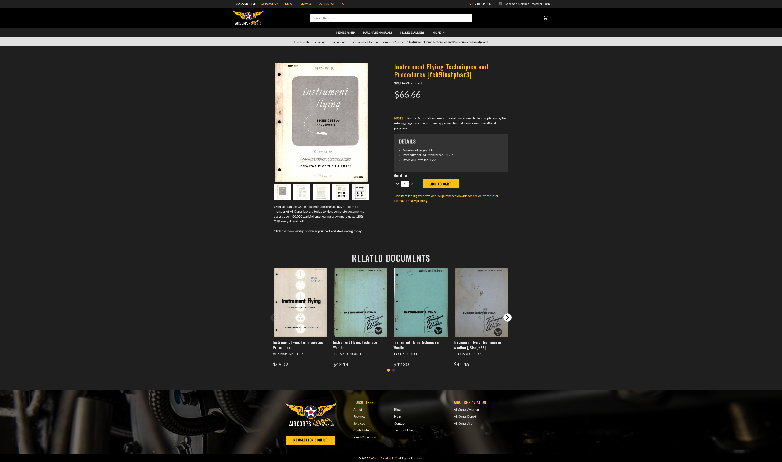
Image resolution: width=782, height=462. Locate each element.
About (357, 409)
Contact (399, 423)
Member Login (541, 3)
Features (359, 416)
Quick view (301, 297)
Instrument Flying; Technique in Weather (356, 344)
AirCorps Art (463, 423)
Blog (397, 409)
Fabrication (326, 3)
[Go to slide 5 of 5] (274, 317)
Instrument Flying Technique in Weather (416, 344)
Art (344, 3)
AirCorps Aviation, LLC (383, 458)
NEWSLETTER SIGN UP (310, 440)
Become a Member (517, 3)
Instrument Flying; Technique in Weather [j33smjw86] (477, 344)
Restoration (269, 3)
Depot (289, 3)
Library (306, 3)
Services (359, 423)
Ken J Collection (364, 437)
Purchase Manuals (377, 32)
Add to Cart (300, 307)
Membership (345, 32)
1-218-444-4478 (482, 3)
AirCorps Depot (465, 416)
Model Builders (412, 32)
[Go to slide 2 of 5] (507, 317)
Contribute (361, 430)
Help (397, 416)
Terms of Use (403, 430)
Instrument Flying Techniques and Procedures (298, 344)
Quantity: (400, 175)
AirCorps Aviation (466, 409)
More (437, 32)
